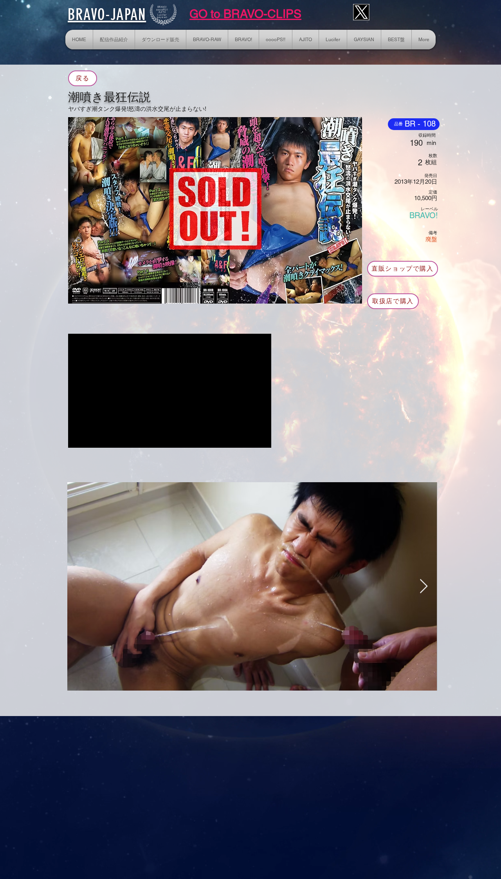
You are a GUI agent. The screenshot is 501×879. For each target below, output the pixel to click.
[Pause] (78, 437)
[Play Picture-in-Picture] (247, 437)
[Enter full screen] (261, 437)
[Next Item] (423, 586)
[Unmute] (92, 437)
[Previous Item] (80, 586)
